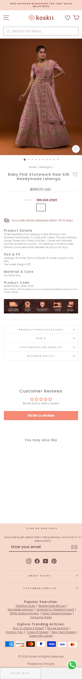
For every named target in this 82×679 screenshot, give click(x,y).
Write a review (41, 415)
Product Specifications (41, 329)
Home (32, 167)
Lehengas (45, 167)
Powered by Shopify (41, 664)
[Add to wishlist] (75, 174)
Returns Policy (41, 355)
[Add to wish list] (68, 17)
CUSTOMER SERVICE (39, 588)
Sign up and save (41, 528)
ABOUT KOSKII (39, 575)
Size (41, 200)
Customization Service (41, 347)
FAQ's (41, 338)
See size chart (46, 199)
